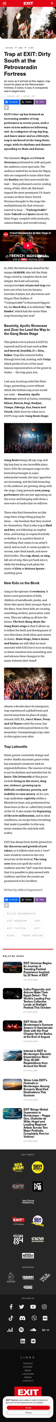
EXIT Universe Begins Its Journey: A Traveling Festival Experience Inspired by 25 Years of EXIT (38, 969)
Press (28, 1377)
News (21, 48)
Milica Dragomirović (21, 913)
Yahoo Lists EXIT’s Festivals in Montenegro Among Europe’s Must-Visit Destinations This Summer (36, 1088)
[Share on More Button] (6, 107)
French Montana (32, 935)
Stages (27, 1367)
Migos (11, 935)
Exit (37, 928)
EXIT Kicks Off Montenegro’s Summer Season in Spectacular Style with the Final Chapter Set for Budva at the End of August (38, 1029)
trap (37, 921)
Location (28, 1374)
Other (31, 48)
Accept (28, 1407)
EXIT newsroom (17, 921)
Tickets (28, 1363)
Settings (28, 1412)
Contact (28, 1381)
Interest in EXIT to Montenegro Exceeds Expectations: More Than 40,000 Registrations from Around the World (37, 1058)
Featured (9, 48)
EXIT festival (17, 928)
